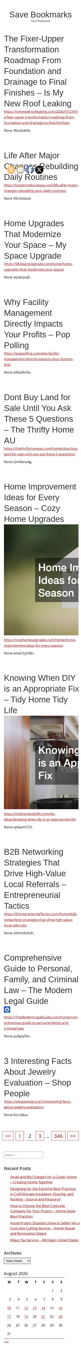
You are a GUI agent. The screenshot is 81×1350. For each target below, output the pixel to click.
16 (60, 1308)
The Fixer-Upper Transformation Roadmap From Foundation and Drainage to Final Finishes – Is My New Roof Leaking (37, 71)
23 (60, 1316)
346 (59, 1135)
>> (73, 1135)
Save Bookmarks (40, 14)
